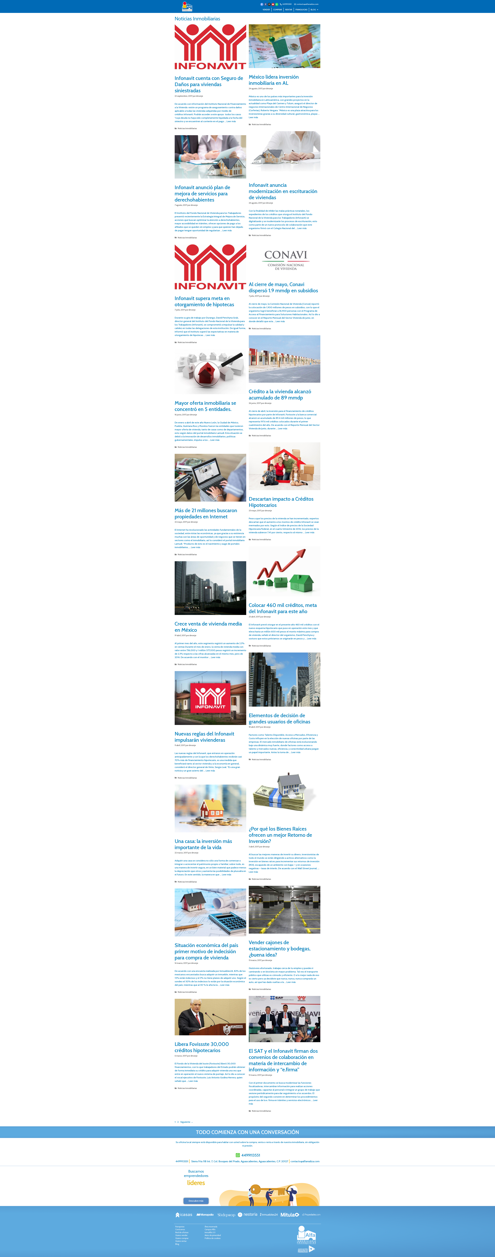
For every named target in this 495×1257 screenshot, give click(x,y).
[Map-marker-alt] (261, 4)
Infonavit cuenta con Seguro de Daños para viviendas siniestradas (209, 84)
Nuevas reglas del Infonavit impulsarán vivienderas (204, 736)
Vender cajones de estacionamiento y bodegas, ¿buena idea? (280, 948)
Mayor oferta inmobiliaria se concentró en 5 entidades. (205, 406)
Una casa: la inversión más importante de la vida (203, 844)
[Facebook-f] (265, 4)
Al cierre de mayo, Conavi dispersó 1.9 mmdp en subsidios (283, 287)
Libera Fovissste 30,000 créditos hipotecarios (202, 1047)
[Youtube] (273, 4)
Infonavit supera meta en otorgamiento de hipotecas (204, 301)
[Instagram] (269, 4)
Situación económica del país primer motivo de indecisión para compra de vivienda (206, 951)
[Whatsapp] (276, 4)
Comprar (277, 10)
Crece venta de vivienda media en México (208, 626)
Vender (266, 10)
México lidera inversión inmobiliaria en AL (274, 80)
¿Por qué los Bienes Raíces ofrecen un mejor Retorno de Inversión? (280, 835)
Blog (313, 10)
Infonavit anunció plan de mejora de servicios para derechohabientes (202, 193)
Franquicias (301, 10)
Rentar (288, 10)
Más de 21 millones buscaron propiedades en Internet (206, 513)
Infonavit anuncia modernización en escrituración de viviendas (283, 191)
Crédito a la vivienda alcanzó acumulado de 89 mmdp (280, 394)
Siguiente (186, 1122)
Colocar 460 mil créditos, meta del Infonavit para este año (283, 608)
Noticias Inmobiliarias (187, 128)
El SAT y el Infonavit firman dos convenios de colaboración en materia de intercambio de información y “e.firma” (283, 1060)
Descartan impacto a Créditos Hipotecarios (281, 502)
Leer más (231, 121)
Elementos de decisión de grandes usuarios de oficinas (279, 718)
